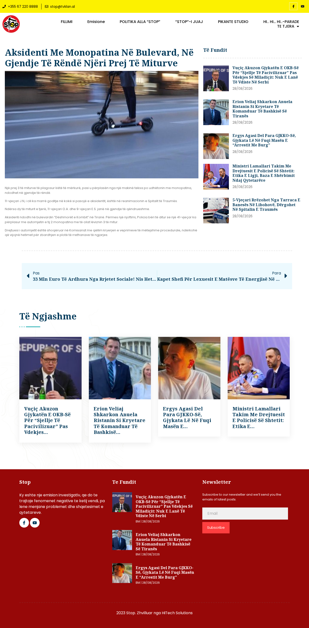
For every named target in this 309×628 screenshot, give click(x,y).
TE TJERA (285, 26)
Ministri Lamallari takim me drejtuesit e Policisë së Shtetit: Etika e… (258, 417)
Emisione (96, 21)
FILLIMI (66, 21)
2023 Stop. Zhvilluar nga (139, 613)
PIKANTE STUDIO (233, 21)
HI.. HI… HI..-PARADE (281, 21)
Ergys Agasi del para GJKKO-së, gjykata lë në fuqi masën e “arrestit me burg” (264, 140)
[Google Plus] (35, 523)
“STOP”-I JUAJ (189, 21)
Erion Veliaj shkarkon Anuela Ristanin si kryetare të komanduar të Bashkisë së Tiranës (262, 109)
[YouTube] (302, 6)
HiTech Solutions (177, 613)
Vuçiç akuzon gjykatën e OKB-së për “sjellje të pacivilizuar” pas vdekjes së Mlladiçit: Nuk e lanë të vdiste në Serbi (265, 75)
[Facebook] (293, 6)
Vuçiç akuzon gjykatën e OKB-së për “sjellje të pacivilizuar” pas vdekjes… (47, 420)
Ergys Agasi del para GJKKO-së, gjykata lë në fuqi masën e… (187, 417)
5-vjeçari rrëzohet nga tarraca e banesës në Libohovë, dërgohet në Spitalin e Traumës (266, 204)
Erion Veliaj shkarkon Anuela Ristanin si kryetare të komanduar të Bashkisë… (119, 420)
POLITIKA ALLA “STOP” (140, 21)
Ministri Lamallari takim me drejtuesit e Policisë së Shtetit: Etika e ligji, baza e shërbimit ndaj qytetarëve (263, 173)
